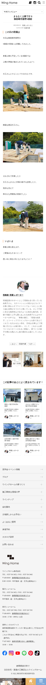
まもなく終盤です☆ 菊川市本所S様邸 (32, 405)
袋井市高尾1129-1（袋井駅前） (23, 641)
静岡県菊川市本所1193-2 (21, 578)
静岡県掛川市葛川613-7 (20, 613)
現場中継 (27, 28)
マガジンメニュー (10, 12)
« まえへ (13, 344)
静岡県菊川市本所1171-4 (21, 596)
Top (42, 671)
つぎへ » (31, 344)
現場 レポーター (27, 25)
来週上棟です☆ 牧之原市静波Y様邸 (32, 440)
